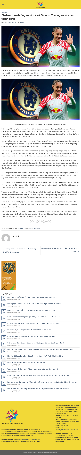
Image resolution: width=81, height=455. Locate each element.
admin (22, 22)
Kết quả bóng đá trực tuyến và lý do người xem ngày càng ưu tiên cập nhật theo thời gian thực (40, 349)
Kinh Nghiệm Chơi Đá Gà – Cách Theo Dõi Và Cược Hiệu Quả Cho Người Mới (34, 304)
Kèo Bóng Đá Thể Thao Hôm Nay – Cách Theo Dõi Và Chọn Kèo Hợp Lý (32, 297)
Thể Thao (4, 12)
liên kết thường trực (34, 228)
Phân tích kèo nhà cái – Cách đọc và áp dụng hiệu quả (26, 362)
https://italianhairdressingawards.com (29, 439)
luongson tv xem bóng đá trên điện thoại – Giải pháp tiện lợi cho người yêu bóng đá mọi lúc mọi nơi (42, 382)
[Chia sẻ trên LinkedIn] (49, 221)
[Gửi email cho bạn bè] (42, 221)
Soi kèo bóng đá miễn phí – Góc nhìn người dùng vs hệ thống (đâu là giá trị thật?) (35, 343)
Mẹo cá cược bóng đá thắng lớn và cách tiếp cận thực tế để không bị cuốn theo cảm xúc (38, 389)
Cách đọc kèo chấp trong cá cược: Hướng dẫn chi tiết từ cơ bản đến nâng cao (34, 317)
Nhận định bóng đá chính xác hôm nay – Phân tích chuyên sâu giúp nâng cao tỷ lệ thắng (38, 376)
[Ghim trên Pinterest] (46, 221)
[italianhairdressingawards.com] (40, 4)
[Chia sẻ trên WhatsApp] (31, 221)
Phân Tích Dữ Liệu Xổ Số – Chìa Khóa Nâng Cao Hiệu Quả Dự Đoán (31, 310)
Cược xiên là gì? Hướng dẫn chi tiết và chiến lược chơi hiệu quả (29, 330)
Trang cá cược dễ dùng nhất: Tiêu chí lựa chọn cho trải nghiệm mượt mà (32, 369)
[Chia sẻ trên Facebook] (35, 221)
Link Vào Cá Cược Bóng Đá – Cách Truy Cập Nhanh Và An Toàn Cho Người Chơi (35, 356)
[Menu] (2, 4)
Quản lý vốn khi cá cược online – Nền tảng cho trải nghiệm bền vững (31, 336)
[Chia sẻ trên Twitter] (38, 221)
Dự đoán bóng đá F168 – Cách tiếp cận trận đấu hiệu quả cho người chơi (33, 323)
